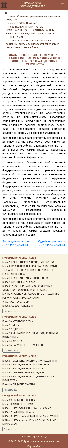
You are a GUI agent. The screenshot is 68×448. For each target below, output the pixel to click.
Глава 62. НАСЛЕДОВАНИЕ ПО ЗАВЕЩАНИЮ (26, 364)
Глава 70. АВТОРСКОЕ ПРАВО (18, 404)
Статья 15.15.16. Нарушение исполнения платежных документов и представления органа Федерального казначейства (32, 44)
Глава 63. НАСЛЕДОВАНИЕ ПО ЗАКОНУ (23, 368)
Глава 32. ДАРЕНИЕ (12, 329)
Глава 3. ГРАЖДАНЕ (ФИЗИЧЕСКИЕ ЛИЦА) (25, 278)
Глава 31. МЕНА (10, 325)
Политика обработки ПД (34, 436)
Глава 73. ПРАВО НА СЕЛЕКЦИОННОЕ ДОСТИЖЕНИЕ (30, 416)
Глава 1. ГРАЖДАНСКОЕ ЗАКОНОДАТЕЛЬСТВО (28, 262)
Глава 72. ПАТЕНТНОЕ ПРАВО (18, 412)
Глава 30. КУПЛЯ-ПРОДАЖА (17, 321)
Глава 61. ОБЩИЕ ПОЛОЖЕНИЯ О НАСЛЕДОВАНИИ (29, 360)
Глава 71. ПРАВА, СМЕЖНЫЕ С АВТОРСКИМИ (26, 408)
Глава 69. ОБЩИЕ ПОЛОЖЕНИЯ (18, 400)
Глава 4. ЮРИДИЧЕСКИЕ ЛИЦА (18, 282)
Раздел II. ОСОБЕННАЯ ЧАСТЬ (24, 23)
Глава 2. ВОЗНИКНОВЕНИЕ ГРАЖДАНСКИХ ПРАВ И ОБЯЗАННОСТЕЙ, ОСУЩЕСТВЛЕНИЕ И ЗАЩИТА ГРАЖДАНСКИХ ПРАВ (29, 270)
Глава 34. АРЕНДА (12, 341)
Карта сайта (34, 446)
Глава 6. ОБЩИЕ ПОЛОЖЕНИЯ (18, 305)
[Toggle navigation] (63, 5)
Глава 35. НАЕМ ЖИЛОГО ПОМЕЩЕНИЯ (23, 345)
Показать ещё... (11, 311)
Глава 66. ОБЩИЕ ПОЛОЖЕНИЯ (18, 384)
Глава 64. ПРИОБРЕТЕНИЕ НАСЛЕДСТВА (24, 372)
